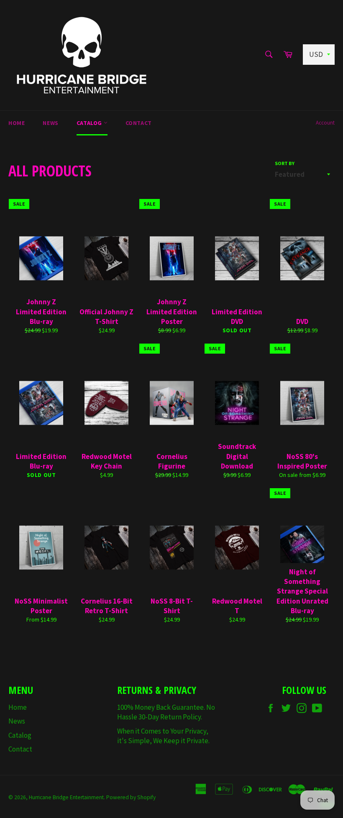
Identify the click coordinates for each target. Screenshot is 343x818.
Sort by (284, 163)
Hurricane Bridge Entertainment (66, 797)
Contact (138, 123)
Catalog (90, 123)
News (50, 123)
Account (325, 122)
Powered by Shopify (131, 797)
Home (16, 123)
